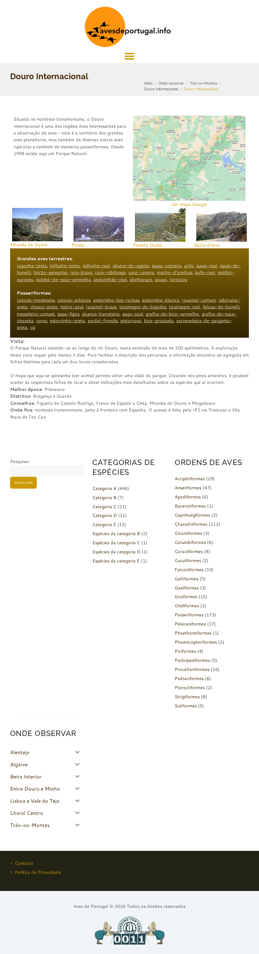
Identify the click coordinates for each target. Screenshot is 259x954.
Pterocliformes (190, 687)
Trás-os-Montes (203, 83)
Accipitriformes (190, 478)
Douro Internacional (161, 89)
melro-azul (71, 307)
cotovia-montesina (36, 300)
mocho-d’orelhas (174, 272)
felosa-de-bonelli (221, 307)
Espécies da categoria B (116, 533)
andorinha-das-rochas (116, 300)
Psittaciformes (189, 678)
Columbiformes (190, 542)
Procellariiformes (192, 669)
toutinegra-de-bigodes (142, 307)
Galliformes (186, 579)
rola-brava (81, 272)
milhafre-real (96, 266)
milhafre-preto (65, 266)
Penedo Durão (147, 245)
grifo (189, 266)
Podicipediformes (192, 660)
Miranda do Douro (29, 245)
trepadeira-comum (36, 314)
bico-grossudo (159, 320)
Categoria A (104, 488)
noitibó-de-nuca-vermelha (63, 279)
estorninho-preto (67, 320)
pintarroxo (130, 320)
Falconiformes (189, 569)
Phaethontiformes (193, 633)
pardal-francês (103, 320)
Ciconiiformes (188, 533)
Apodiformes (188, 497)
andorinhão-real (110, 279)
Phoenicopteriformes (196, 642)
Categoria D (104, 515)
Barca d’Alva (207, 245)
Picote (77, 245)
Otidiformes (187, 606)
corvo (41, 320)
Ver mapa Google (189, 204)
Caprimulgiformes (192, 515)
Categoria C (104, 506)
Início (148, 83)
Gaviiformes (187, 588)
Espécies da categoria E (116, 561)
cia (32, 327)
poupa (161, 279)
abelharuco (141, 279)
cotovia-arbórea (73, 300)
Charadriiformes (191, 524)
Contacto (24, 863)
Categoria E (104, 524)
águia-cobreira (166, 266)
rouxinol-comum (199, 300)
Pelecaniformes (190, 624)
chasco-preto (44, 307)
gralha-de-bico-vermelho (172, 314)
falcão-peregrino (50, 272)
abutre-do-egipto (131, 266)
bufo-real (205, 272)
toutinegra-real (184, 307)
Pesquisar (19, 461)
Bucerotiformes (190, 506)
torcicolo (179, 279)
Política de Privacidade (38, 872)
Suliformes (186, 706)
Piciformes (185, 651)
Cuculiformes (188, 560)
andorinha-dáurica (160, 300)
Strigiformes (187, 697)
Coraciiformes (189, 551)
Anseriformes (188, 488)
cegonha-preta (32, 266)
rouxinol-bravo (101, 307)
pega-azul (132, 314)
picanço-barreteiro (101, 314)
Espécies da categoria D (116, 552)
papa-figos (68, 314)
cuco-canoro (141, 272)
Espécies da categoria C (116, 543)
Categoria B (104, 497)
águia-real (206, 266)
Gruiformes (186, 596)
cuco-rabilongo (110, 272)
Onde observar (171, 83)
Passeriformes (189, 615)
